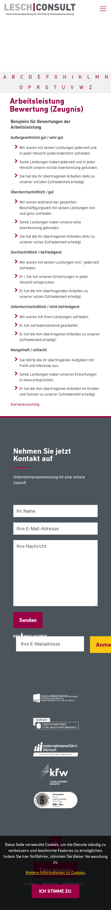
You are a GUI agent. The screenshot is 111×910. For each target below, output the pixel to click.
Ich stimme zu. (55, 891)
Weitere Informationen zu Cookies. (55, 872)
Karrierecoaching (25, 404)
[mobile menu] (103, 9)
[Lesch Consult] (39, 8)
